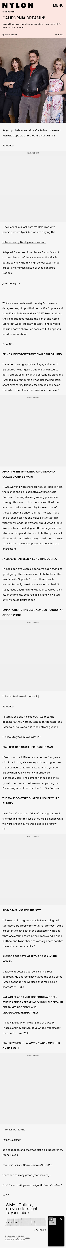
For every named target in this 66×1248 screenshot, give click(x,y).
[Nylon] (17, 5)
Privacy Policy (20, 1239)
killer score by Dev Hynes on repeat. (24, 242)
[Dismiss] (61, 1219)
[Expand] (51, 1219)
